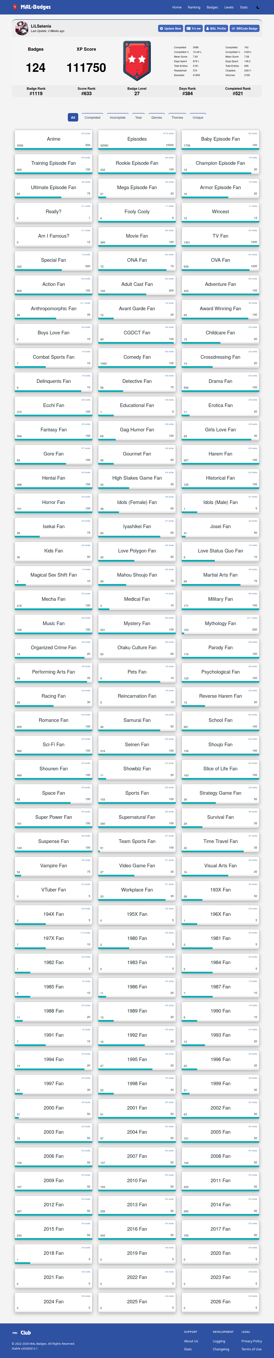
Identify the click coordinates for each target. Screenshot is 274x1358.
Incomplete (118, 117)
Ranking (194, 7)
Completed (92, 117)
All (73, 117)
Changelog (221, 1349)
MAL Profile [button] (218, 28)
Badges (212, 7)
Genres (156, 117)
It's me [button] (196, 28)
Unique (198, 117)
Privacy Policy (252, 1341)
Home (177, 7)
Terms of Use (252, 1349)
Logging (219, 1341)
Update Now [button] (172, 28)
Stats (244, 7)
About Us (191, 1341)
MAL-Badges (38, 1344)
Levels (229, 7)
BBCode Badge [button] (247, 28)
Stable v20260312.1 (25, 1348)
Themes (177, 117)
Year (138, 117)
